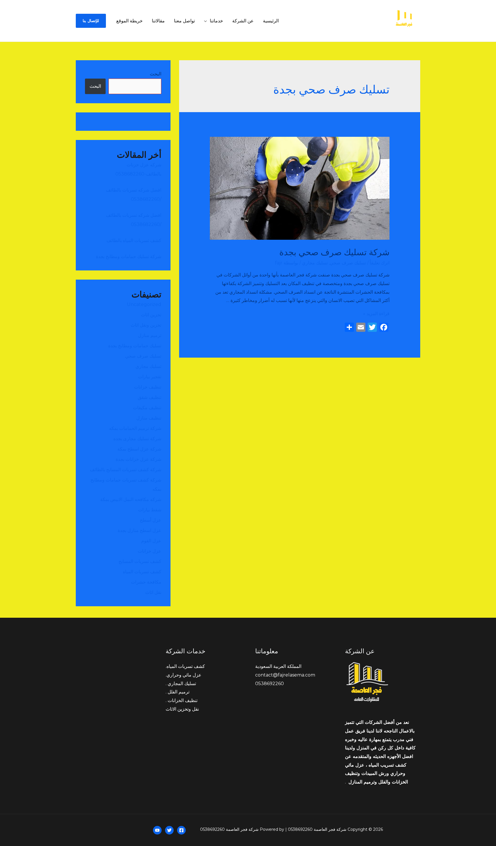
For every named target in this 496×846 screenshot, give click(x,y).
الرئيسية (271, 21)
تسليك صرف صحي (348, 263)
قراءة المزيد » (376, 313)
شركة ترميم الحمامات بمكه (134, 428)
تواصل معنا (184, 21)
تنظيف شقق (149, 397)
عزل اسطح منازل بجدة (139, 530)
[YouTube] (157, 830)
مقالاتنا (158, 21)
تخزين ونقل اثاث (146, 325)
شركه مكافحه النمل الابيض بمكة (130, 499)
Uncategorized (144, 304)
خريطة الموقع (129, 21)
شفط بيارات (149, 509)
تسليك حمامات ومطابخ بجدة (134, 345)
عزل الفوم (151, 540)
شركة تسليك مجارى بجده (137, 438)
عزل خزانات (149, 551)
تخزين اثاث (151, 314)
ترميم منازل (149, 335)
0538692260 (269, 683)
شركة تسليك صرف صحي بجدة (334, 252)
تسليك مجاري (315, 263)
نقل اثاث (153, 592)
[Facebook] (181, 830)
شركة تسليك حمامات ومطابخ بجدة (128, 256)
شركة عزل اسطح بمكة (138, 449)
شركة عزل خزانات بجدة (138, 459)
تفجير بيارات (149, 376)
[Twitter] (169, 830)
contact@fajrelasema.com (285, 675)
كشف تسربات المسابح (140, 561)
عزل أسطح (150, 520)
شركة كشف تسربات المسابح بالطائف (125, 469)
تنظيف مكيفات (147, 407)
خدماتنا (216, 21)
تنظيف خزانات (147, 387)
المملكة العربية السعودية (278, 666)
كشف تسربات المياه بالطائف (133, 240)
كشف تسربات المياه (142, 571)
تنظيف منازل (148, 418)
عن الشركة (243, 21)
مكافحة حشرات (146, 582)
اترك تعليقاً (380, 263)
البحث (155, 74)
